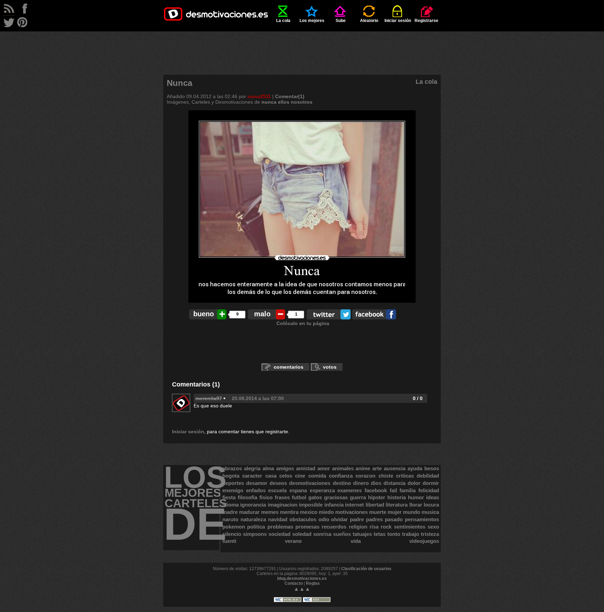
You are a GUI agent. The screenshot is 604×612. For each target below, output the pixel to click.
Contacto (294, 583)
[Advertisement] (302, 47)
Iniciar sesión (397, 20)
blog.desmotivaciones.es (302, 578)
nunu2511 (259, 96)
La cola (283, 20)
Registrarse (426, 20)
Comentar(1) (289, 96)
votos (330, 367)
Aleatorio (369, 20)
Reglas (313, 583)
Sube (341, 20)
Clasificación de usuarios (366, 568)
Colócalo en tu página (302, 323)
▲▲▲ (302, 589)
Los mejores (312, 20)
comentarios (288, 367)
